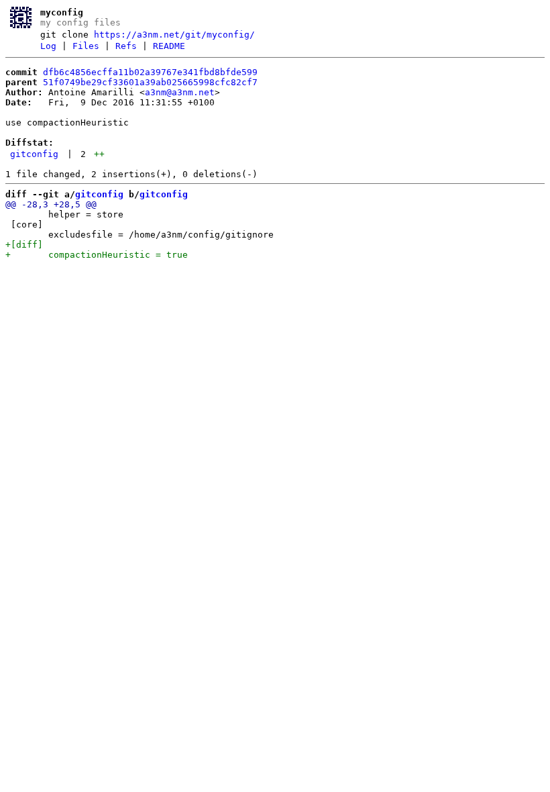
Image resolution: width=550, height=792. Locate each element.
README (169, 46)
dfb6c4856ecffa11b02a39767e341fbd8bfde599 (150, 72)
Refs (126, 46)
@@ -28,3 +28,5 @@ (51, 204)
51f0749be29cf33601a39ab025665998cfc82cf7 (150, 82)
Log (48, 46)
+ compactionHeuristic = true (96, 255)
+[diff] (24, 245)
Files (85, 46)
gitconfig (34, 154)
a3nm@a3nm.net (180, 92)
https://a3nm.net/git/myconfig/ (174, 35)
